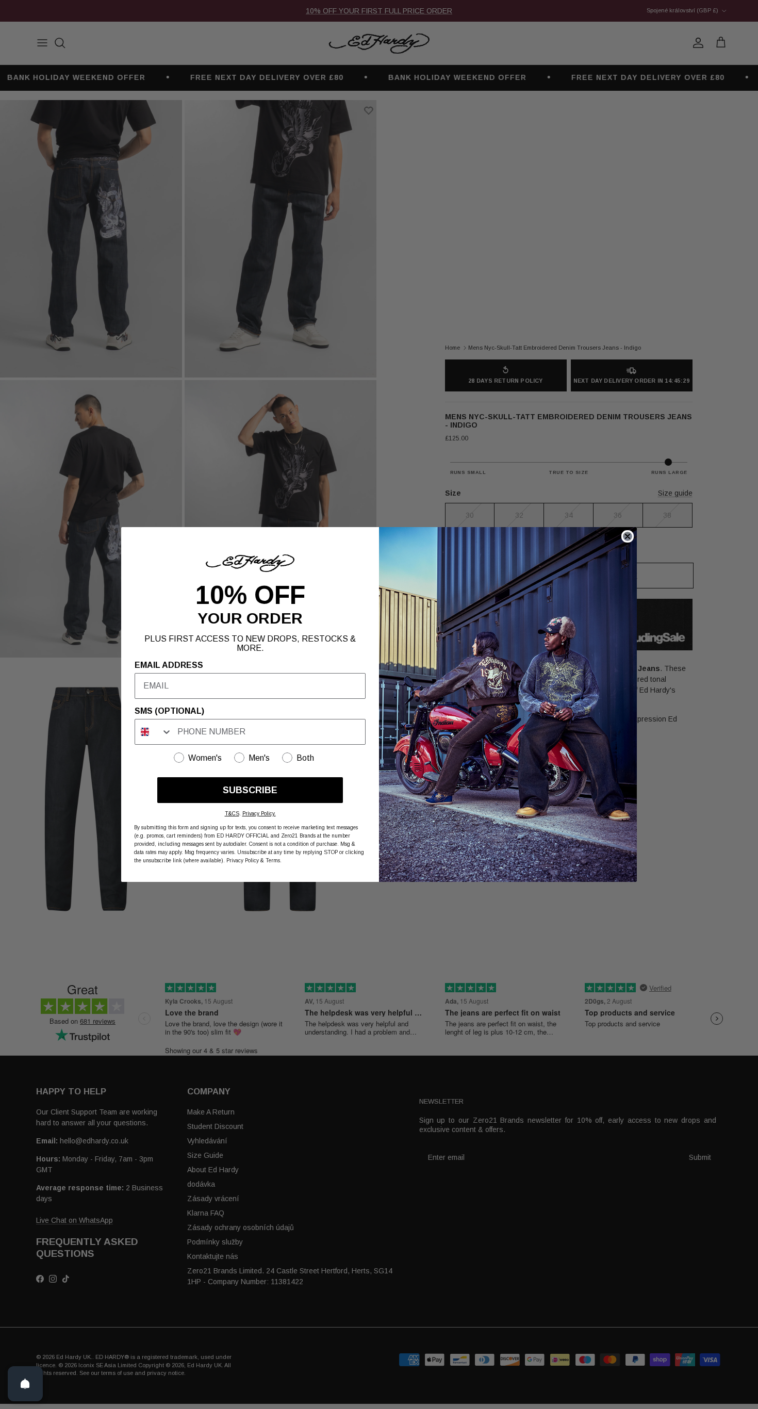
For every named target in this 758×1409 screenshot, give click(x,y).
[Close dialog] (627, 536)
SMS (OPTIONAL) (169, 711)
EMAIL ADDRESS (169, 665)
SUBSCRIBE (250, 790)
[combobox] (153, 731)
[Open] (25, 1383)
